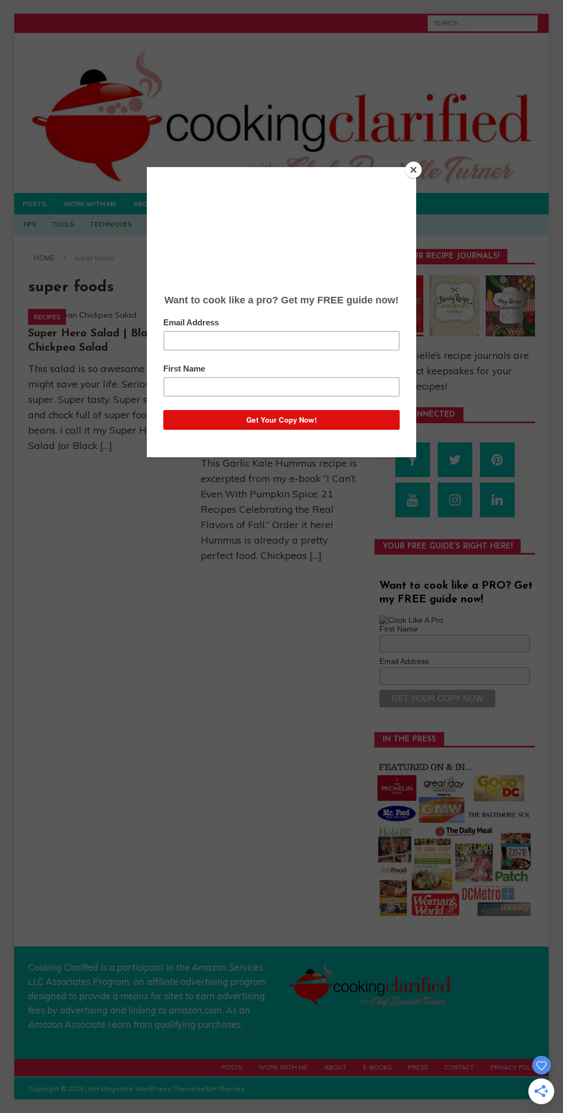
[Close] (413, 170)
